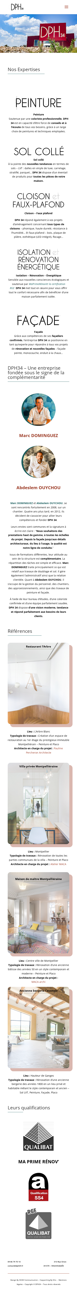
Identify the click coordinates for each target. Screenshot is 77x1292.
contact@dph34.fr (16, 1266)
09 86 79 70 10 (14, 1261)
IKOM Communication (28, 1280)
